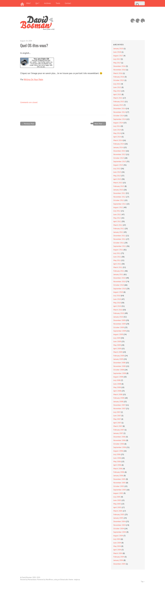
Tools (58, 3)
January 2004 (118, 560)
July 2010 (117, 295)
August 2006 (118, 451)
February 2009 (118, 355)
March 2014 (117, 140)
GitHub (138, 21)
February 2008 (118, 398)
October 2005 (118, 486)
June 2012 (117, 214)
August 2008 (118, 377)
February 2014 (118, 144)
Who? (28, 3)
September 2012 (119, 204)
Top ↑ (143, 581)
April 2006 (117, 465)
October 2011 (118, 243)
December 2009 (119, 320)
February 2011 (118, 271)
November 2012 (119, 197)
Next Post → (100, 124)
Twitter (143, 21)
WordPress (49, 579)
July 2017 (116, 59)
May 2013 (117, 175)
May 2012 (117, 218)
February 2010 (118, 313)
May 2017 (117, 63)
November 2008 (119, 366)
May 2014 (117, 133)
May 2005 (117, 504)
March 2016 (117, 73)
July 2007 (116, 412)
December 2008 (119, 362)
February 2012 (118, 228)
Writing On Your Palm (33, 79)
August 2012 (118, 207)
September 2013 (119, 161)
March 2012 (117, 225)
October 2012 (118, 200)
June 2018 (117, 52)
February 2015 (118, 101)
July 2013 (117, 168)
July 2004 (117, 539)
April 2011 (117, 264)
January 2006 (118, 475)
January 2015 (118, 105)
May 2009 (117, 345)
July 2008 (117, 380)
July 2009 (117, 338)
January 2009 (118, 359)
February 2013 (118, 186)
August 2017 (118, 55)
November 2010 (119, 281)
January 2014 (118, 147)
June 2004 (117, 543)
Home (22, 3)
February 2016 (118, 77)
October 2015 (118, 80)
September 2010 (119, 288)
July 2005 (117, 497)
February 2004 (118, 557)
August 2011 (118, 249)
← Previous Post (28, 124)
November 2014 (119, 112)
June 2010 (117, 299)
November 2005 (119, 482)
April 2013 (117, 179)
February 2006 (118, 472)
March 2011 (117, 267)
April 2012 (117, 221)
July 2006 (117, 454)
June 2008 (117, 384)
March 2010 (117, 310)
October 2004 (118, 528)
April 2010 (117, 306)
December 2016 (119, 66)
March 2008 (117, 394)
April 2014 (117, 137)
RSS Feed (133, 21)
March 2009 (117, 352)
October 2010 (118, 285)
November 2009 (119, 324)
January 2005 (118, 518)
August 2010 (118, 292)
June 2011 (117, 257)
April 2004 (117, 550)
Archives (47, 3)
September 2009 (119, 331)
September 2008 (119, 373)
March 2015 (117, 98)
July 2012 (117, 211)
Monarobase (32, 579)
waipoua (77, 579)
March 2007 (117, 426)
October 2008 (118, 370)
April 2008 (117, 391)
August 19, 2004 (26, 41)
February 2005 (118, 514)
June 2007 (117, 415)
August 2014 (118, 122)
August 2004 (118, 535)
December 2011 (119, 235)
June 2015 (117, 87)
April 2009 (117, 348)
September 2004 (119, 532)
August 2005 (118, 493)
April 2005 (117, 507)
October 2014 (118, 115)
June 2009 (117, 341)
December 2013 (119, 151)
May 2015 (117, 91)
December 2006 (119, 437)
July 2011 (117, 253)
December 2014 (119, 108)
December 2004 (119, 521)
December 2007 (119, 405)
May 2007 (117, 419)
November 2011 (119, 239)
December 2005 (119, 479)
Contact (68, 3)
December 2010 (119, 278)
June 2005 (117, 500)
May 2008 (117, 387)
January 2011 (118, 274)
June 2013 (117, 172)
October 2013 (118, 158)
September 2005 (119, 490)
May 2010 (117, 302)
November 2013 (119, 154)
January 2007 (118, 433)
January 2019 (118, 48)
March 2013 (117, 182)
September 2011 (119, 246)
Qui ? (37, 3)
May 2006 (117, 461)
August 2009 (118, 334)
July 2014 (117, 126)
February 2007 (118, 430)
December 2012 (119, 193)
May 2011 (117, 260)
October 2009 (118, 327)
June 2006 (117, 458)
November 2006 (119, 440)
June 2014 (117, 130)
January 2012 (118, 232)
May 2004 (117, 546)
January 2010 (118, 317)
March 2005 (117, 511)
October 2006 (118, 444)
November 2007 (119, 408)
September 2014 (119, 119)
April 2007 (117, 423)
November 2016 (119, 70)
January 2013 (118, 190)
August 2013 (118, 165)
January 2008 (118, 401)
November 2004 (119, 525)
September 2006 (119, 447)
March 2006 (117, 468)
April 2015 (117, 94)
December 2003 (119, 564)
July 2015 (117, 84)
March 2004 (117, 553)
